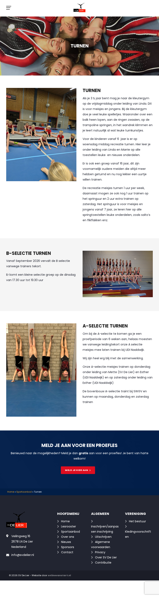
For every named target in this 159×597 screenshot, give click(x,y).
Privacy (100, 552)
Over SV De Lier (106, 557)
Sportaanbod (24, 491)
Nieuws (66, 542)
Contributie (103, 562)
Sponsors (67, 547)
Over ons (67, 537)
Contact (67, 552)
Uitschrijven (103, 537)
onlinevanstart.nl (59, 575)
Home (10, 491)
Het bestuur (137, 521)
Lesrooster (68, 526)
